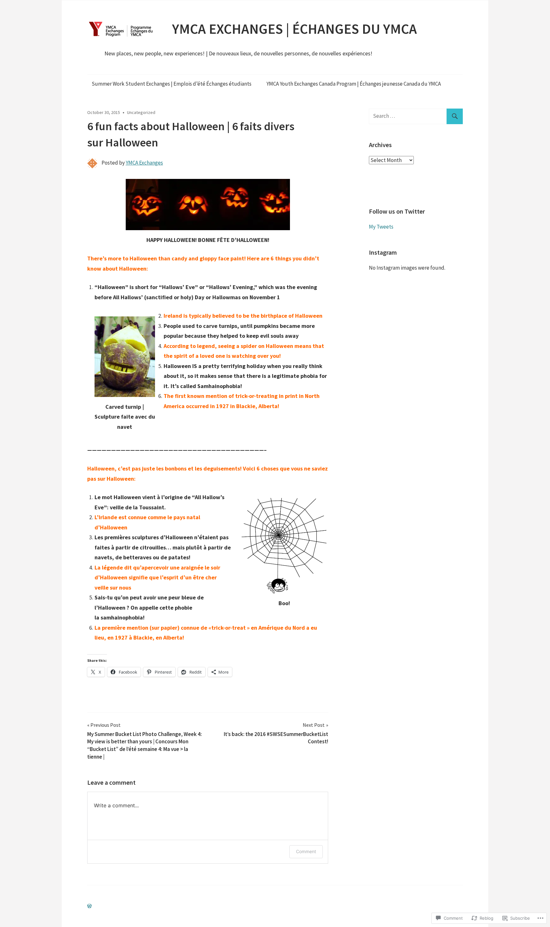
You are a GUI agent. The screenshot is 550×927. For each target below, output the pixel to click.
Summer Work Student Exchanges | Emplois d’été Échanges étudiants (171, 83)
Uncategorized (141, 112)
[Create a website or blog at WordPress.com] (89, 905)
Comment (306, 851)
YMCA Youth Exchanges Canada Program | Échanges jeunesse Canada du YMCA (353, 83)
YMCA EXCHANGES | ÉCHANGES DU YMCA (294, 29)
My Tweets (381, 226)
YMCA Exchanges (144, 162)
